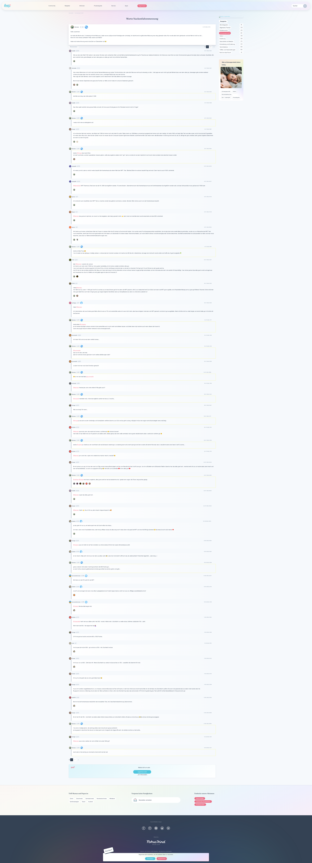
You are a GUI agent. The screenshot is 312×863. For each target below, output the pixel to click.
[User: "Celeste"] (70, 521)
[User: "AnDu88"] (70, 383)
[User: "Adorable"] (70, 68)
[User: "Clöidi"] (70, 283)
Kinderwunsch (224, 30)
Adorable (74, 68)
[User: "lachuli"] (70, 197)
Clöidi (73, 283)
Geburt (222, 36)
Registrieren (142, 6)
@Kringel (75, 420)
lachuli (73, 196)
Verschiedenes (224, 47)
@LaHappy (83, 324)
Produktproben (200, 804)
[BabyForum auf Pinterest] (149, 828)
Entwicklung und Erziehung (227, 44)
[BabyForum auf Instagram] (156, 828)
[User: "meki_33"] (77, 240)
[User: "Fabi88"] (70, 51)
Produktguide (98, 5)
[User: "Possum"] (74, 595)
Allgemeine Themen (225, 27)
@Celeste (75, 545)
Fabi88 (73, 50)
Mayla (73, 212)
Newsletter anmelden (145, 800)
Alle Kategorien (224, 25)
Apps (126, 5)
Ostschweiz (79, 798)
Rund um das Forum (225, 52)
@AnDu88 (76, 398)
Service (113, 5)
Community (52, 5)
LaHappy (74, 303)
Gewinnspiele (199, 798)
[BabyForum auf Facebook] (143, 828)
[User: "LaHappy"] (70, 303)
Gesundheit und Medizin (227, 41)
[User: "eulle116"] (70, 697)
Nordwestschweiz (102, 798)
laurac (73, 227)
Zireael (73, 129)
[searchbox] (299, 5)
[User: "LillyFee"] (70, 427)
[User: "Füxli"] (70, 260)
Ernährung (223, 38)
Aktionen (82, 5)
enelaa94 (74, 166)
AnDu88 (74, 383)
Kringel (73, 405)
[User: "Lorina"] (77, 142)
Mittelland (112, 798)
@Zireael (79, 153)
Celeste (73, 521)
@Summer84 (76, 350)
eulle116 (74, 697)
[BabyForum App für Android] (168, 828)
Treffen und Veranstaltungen (228, 49)
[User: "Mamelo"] (72, 27)
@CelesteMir (76, 621)
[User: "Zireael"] (74, 85)
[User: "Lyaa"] (70, 643)
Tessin (83, 801)
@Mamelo (76, 216)
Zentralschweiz (89, 798)
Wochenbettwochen (226, 94)
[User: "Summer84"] (70, 335)
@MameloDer (77, 185)
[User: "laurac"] (70, 227)
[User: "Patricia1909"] (77, 276)
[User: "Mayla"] (70, 212)
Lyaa (73, 643)
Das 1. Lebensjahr (226, 97)
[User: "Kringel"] (70, 405)
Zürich (71, 798)
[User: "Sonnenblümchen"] (70, 576)
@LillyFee (79, 444)
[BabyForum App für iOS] (162, 828)
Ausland (90, 801)
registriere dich (142, 772)
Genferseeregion (74, 801)
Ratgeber (67, 5)
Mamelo (77, 27)
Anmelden (150, 858)
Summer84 (74, 335)
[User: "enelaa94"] (70, 166)
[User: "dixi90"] (77, 484)
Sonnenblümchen (76, 575)
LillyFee (73, 427)
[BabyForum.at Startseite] (7, 6)
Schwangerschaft (225, 33)
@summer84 (90, 376)
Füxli (73, 259)
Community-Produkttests (203, 801)
